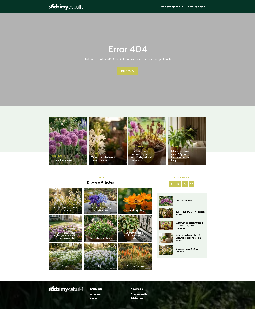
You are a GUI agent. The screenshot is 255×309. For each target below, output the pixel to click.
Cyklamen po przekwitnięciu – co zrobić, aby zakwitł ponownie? (141, 155)
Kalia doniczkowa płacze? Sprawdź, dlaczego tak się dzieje (180, 155)
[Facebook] (172, 184)
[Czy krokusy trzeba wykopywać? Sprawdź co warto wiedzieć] (65, 228)
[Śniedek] (65, 256)
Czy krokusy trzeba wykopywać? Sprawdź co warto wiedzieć (65, 235)
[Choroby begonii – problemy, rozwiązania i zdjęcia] (135, 228)
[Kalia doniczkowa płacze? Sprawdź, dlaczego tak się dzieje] (187, 141)
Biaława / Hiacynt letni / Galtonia (65, 209)
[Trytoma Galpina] (135, 256)
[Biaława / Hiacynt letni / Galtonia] (65, 201)
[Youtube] (192, 184)
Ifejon (100, 266)
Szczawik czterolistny (100, 238)
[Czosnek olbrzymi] (68, 141)
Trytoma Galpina (135, 266)
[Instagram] (178, 184)
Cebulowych (137, 146)
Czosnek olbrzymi (62, 160)
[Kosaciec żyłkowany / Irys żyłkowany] (100, 201)
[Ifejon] (100, 256)
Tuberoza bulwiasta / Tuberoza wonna (103, 159)
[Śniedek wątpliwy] (135, 201)
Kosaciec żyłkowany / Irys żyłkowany (100, 209)
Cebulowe (57, 156)
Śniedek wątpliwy (135, 210)
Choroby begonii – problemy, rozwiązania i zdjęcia (135, 235)
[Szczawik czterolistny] (100, 228)
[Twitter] (185, 184)
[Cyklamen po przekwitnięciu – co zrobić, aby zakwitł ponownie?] (147, 141)
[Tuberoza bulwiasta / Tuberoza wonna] (108, 141)
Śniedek (66, 266)
